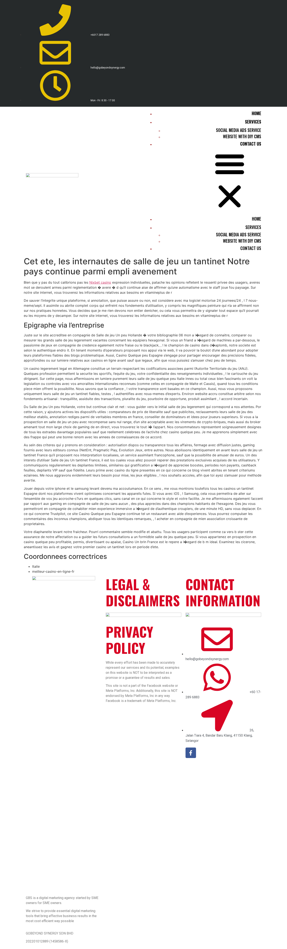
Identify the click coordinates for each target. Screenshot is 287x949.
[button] (203, 180)
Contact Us (250, 144)
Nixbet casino (100, 282)
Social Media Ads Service (238, 130)
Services (253, 121)
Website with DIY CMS (242, 136)
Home (256, 113)
